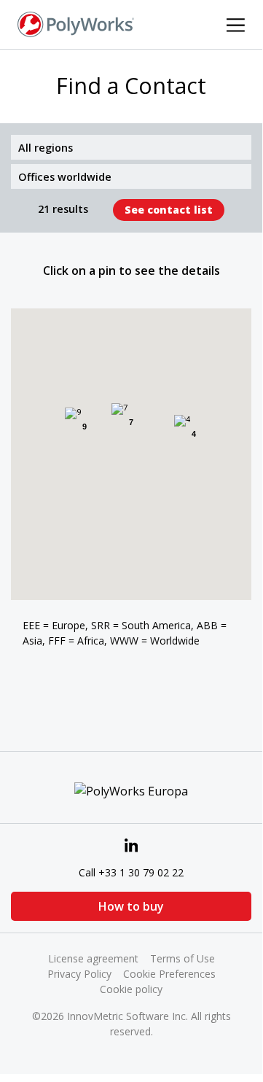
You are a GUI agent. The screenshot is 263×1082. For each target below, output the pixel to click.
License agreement (93, 958)
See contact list (169, 210)
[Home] (75, 23)
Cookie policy (131, 989)
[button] (136, 457)
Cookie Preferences (169, 974)
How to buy (131, 906)
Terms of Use (182, 958)
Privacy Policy (79, 974)
